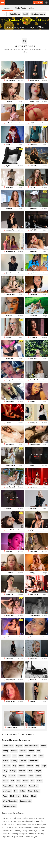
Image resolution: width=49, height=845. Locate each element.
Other (39, 781)
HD (15, 791)
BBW (38, 750)
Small (21, 766)
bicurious (22, 776)
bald (32, 781)
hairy (5, 771)
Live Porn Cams (27, 734)
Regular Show (8, 786)
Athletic (23, 750)
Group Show (33, 786)
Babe (14, 756)
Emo (34, 756)
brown (5, 781)
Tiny (14, 766)
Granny (14, 761)
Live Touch (7, 791)
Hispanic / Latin (25, 801)
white (25, 781)
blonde (38, 776)
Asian (5, 796)
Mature (5, 761)
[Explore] (2, 2)
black (31, 776)
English (25, 14)
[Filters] (4, 14)
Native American (9, 806)
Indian (25, 796)
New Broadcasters (38, 14)
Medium (30, 766)
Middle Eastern (33, 791)
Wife (28, 756)
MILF (21, 756)
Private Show (21, 786)
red (12, 781)
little (30, 771)
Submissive (33, 761)
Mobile (22, 791)
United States (15, 14)
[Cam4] (14, 3)
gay (4, 776)
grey (18, 781)
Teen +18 (6, 756)
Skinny (5, 750)
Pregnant (6, 766)
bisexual (12, 776)
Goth (41, 756)
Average (14, 750)
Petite (43, 745)
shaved (22, 771)
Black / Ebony (15, 796)
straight (38, 771)
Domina (23, 761)
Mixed (33, 796)
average (13, 771)
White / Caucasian (10, 801)
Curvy (31, 750)
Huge (44, 766)
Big (37, 766)
